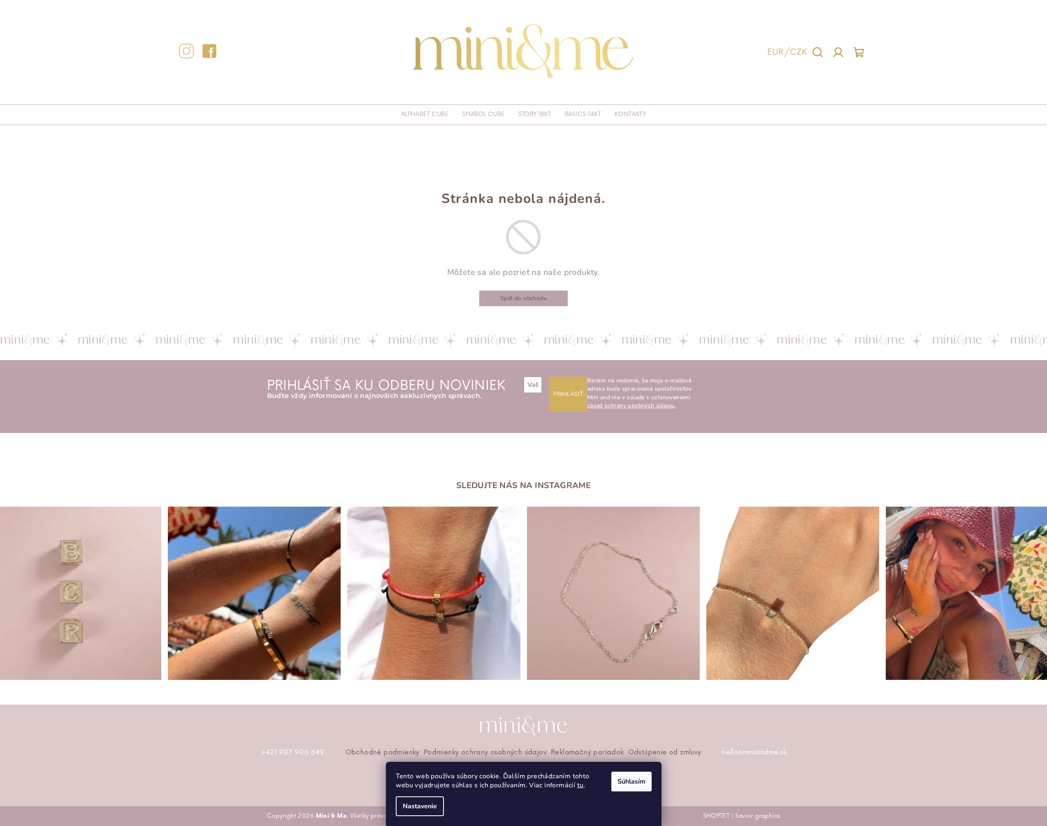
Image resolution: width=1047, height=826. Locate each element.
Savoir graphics (757, 815)
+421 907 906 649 (292, 752)
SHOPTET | (719, 815)
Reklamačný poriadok (587, 752)
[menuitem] (425, 114)
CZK (798, 52)
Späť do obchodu (523, 298)
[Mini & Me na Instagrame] (186, 52)
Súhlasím (631, 781)
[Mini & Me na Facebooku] (209, 52)
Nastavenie (420, 806)
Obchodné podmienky (383, 752)
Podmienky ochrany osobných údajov (485, 752)
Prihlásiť (568, 394)
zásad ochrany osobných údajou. (631, 406)
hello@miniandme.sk (754, 752)
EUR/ (778, 52)
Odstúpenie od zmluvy (664, 752)
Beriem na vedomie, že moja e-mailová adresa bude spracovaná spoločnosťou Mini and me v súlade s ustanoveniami (639, 393)
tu (580, 785)
